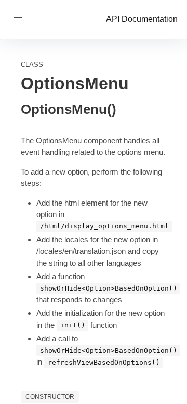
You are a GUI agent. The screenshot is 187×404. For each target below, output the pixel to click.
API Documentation (142, 19)
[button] (17, 17)
